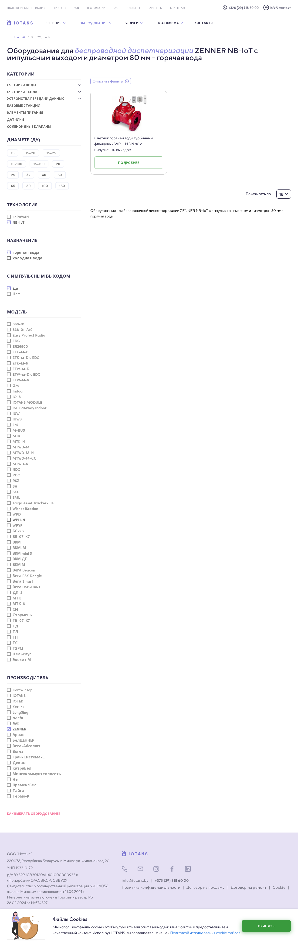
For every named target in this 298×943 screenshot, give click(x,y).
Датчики (15, 119)
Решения (53, 23)
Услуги (132, 23)
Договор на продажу (205, 887)
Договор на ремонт (248, 887)
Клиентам (177, 8)
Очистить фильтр (107, 81)
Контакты (203, 22)
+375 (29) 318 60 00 (172, 880)
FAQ (76, 8)
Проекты (59, 8)
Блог (116, 8)
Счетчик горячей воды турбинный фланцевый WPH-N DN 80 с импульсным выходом (123, 144)
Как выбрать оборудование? (33, 813)
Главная (20, 37)
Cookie (279, 887)
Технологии (96, 8)
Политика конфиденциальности (151, 887)
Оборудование (93, 23)
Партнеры (155, 8)
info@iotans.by (135, 880)
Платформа (167, 23)
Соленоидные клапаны (29, 126)
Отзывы (134, 8)
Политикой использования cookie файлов (205, 933)
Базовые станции (23, 105)
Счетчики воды (21, 85)
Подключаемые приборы (26, 8)
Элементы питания (25, 112)
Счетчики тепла (22, 91)
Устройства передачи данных (35, 98)
